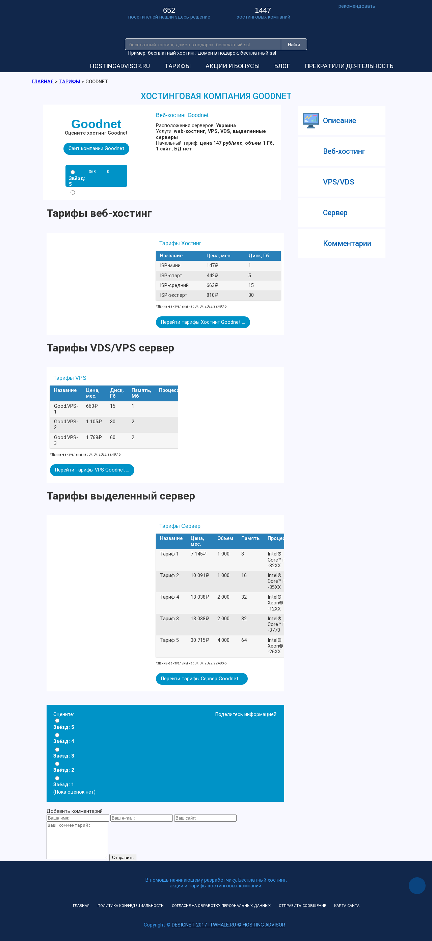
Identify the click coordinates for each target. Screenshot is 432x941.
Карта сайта (346, 906)
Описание (339, 120)
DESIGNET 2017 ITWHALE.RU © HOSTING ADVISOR (228, 925)
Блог (282, 65)
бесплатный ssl (258, 53)
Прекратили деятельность (349, 65)
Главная (81, 906)
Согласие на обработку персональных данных (221, 906)
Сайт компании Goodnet (96, 148)
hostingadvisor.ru (120, 65)
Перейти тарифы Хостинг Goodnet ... (203, 322)
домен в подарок (218, 53)
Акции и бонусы (233, 65)
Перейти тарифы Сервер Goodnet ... (202, 679)
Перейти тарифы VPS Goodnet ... (92, 470)
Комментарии (347, 243)
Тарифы (178, 65)
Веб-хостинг (344, 151)
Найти (294, 44)
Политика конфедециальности (131, 906)
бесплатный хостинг (171, 53)
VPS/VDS (338, 182)
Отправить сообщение (302, 906)
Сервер (335, 212)
